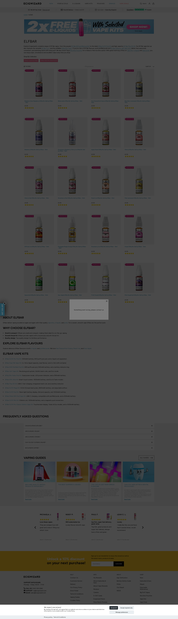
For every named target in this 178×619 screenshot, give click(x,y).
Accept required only (126, 608)
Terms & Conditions (59, 617)
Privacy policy (48, 617)
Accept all (114, 608)
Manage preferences (122, 612)
